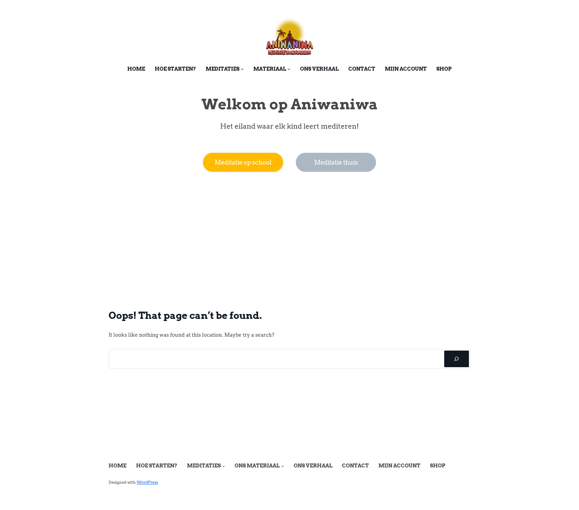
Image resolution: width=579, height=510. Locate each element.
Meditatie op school (243, 162)
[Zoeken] (456, 359)
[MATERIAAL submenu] (288, 68)
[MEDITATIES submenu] (242, 68)
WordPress (147, 482)
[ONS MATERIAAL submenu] (282, 465)
